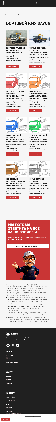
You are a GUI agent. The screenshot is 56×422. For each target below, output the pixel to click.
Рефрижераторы (12, 362)
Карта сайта (10, 397)
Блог (8, 404)
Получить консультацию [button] (26, 246)
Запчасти (9, 383)
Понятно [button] (5, 419)
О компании (10, 400)
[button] (12, 66)
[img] (8, 345)
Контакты (9, 407)
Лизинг (8, 380)
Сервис (8, 376)
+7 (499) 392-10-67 (38, 3)
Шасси (8, 359)
